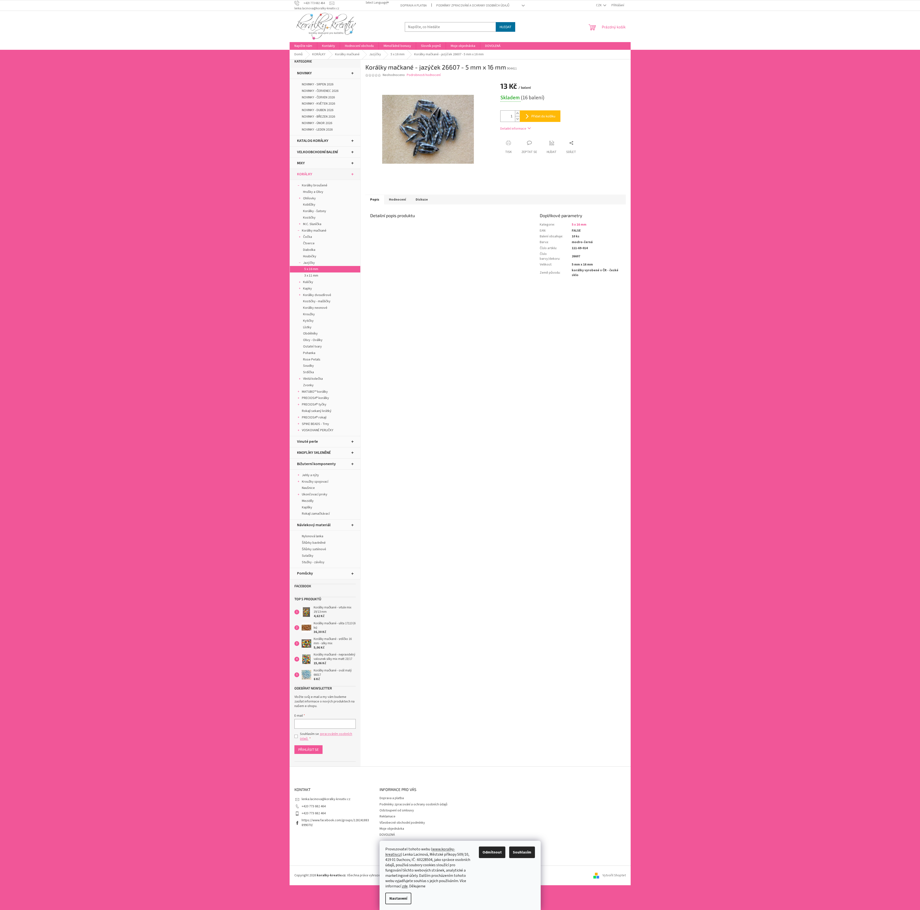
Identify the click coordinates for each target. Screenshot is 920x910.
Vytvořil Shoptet (614, 875)
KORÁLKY (304, 174)
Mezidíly (308, 501)
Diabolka (309, 249)
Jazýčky (309, 262)
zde (405, 886)
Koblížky (309, 204)
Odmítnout (492, 852)
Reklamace (387, 816)
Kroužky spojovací (315, 481)
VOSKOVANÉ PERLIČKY (317, 430)
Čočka (307, 236)
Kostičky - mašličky (316, 301)
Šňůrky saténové (314, 549)
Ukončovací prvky (314, 494)
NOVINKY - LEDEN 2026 (317, 129)
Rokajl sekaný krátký (316, 411)
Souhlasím (522, 852)
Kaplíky (307, 507)
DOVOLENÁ (387, 834)
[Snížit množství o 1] (517, 119)
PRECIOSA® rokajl (314, 417)
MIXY (301, 163)
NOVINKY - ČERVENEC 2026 (320, 90)
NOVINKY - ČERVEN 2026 (318, 97)
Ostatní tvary (312, 346)
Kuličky (308, 282)
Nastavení (398, 898)
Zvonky (308, 385)
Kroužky (309, 314)
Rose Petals (311, 359)
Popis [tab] (374, 199)
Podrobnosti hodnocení (424, 75)
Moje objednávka (392, 828)
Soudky (308, 365)
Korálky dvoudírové (317, 295)
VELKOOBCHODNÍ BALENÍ (317, 152)
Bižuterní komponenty (316, 464)
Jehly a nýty (310, 475)
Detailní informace (513, 128)
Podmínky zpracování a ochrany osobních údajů (472, 5)
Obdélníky (310, 333)
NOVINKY (304, 73)
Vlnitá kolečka (313, 378)
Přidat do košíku (543, 116)
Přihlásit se (308, 749)
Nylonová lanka (312, 536)
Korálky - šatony (314, 211)
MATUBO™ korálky (315, 391)
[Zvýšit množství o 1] (517, 113)
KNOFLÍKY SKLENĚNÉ (314, 452)
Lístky (307, 327)
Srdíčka (308, 372)
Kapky (307, 288)
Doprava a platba (413, 5)
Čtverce (309, 243)
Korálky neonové (315, 307)
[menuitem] (303, 46)
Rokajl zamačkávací (316, 513)
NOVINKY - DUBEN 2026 (317, 110)
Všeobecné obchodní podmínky (402, 822)
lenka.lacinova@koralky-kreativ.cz (326, 799)
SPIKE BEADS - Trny (315, 424)
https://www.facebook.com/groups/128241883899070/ (335, 822)
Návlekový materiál (313, 525)
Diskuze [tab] (422, 199)
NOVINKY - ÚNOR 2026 (317, 123)
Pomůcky (305, 573)
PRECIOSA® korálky (315, 398)
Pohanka (309, 353)
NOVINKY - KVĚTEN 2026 (318, 103)
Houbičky (309, 256)
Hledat (505, 27)
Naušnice (308, 488)
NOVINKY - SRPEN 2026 (317, 84)
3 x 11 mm (311, 275)
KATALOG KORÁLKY (312, 140)
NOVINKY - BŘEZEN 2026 (318, 116)
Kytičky (308, 320)
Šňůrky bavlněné (314, 542)
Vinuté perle (307, 441)
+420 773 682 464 (314, 806)
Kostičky (309, 217)
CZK (599, 5)
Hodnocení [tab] (397, 199)
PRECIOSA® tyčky (314, 404)
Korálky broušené (314, 185)
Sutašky (307, 555)
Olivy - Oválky (313, 340)
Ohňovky (309, 198)
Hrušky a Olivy (313, 192)
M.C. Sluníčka (312, 224)
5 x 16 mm (311, 269)
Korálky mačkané (314, 230)
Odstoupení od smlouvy (397, 810)
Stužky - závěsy (313, 562)
